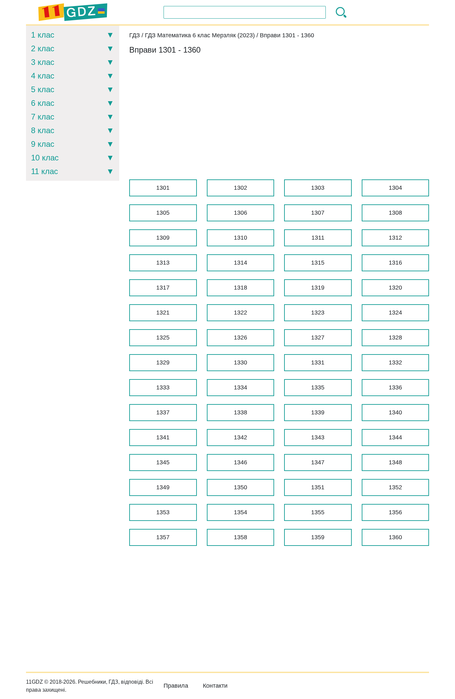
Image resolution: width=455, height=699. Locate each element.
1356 (395, 512)
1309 (163, 237)
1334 (240, 387)
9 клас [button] (42, 143)
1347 (317, 462)
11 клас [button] (44, 171)
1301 (163, 187)
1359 (317, 537)
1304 (395, 187)
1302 (240, 187)
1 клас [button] (42, 34)
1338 (240, 412)
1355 (317, 512)
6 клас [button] (42, 103)
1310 (240, 237)
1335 (317, 387)
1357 (163, 537)
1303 (317, 187)
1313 (163, 262)
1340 (395, 412)
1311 (317, 237)
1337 (163, 412)
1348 (395, 462)
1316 (395, 262)
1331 (317, 362)
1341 (163, 437)
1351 (317, 487)
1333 (163, 387)
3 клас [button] (42, 62)
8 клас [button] (42, 130)
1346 (240, 462)
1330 (240, 362)
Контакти (215, 685)
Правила (176, 685)
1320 (395, 287)
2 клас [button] (42, 48)
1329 (163, 362)
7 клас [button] (42, 116)
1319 (317, 287)
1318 (240, 287)
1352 (395, 487)
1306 (240, 212)
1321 (163, 312)
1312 (395, 237)
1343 (317, 437)
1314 (240, 262)
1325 (163, 337)
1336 (395, 387)
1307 (317, 212)
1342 (240, 437)
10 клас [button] (45, 157)
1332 (395, 362)
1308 (395, 212)
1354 (240, 512)
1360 (395, 537)
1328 (395, 337)
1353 (163, 512)
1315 (317, 262)
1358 (240, 537)
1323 (317, 312)
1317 (163, 287)
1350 (240, 487)
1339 (317, 412)
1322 (240, 312)
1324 (395, 312)
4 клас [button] (42, 75)
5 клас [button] (42, 89)
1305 (163, 212)
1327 (317, 337)
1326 (240, 337)
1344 (395, 437)
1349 (163, 487)
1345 (163, 462)
